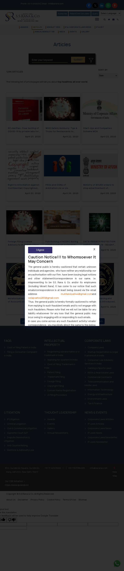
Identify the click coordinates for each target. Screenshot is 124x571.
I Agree (40, 250)
